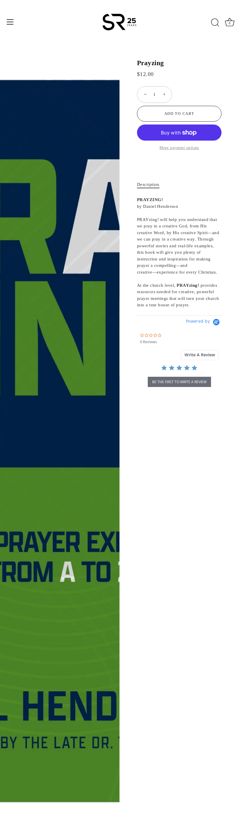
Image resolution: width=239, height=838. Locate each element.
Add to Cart (179, 113)
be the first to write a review (179, 381)
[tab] (151, 184)
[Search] (215, 22)
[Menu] (10, 21)
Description (148, 184)
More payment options (179, 148)
